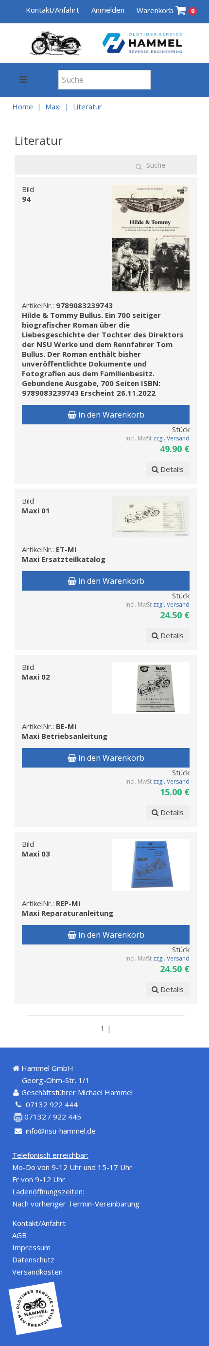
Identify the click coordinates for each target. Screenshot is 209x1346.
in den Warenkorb (110, 414)
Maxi (53, 106)
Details (171, 469)
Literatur (87, 106)
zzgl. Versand (171, 438)
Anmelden (107, 10)
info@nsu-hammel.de (61, 1131)
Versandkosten (37, 1271)
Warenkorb (165, 10)
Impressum (31, 1247)
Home (22, 106)
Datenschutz (33, 1259)
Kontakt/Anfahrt (52, 10)
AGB (19, 1235)
